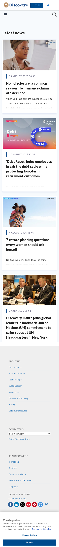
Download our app (17, 498)
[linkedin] (16, 504)
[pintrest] (34, 504)
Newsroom (14, 392)
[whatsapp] (46, 504)
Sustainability (15, 385)
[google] (28, 504)
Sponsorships (15, 379)
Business (13, 468)
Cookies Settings (29, 535)
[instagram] (40, 504)
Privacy (12, 404)
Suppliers (13, 486)
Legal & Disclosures (18, 410)
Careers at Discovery (18, 398)
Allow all (29, 542)
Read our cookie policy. (41, 529)
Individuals (14, 461)
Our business (15, 367)
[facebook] (10, 504)
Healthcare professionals (21, 480)
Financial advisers (17, 474)
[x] (22, 504)
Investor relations (17, 373)
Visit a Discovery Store (19, 439)
